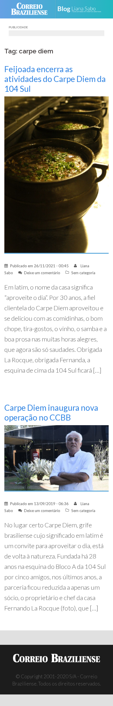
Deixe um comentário (42, 272)
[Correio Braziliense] (32, 9)
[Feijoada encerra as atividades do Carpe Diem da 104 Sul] (56, 174)
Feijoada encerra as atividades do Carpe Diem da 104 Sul (55, 79)
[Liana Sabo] (82, 9)
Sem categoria (83, 272)
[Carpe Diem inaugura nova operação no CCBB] (56, 458)
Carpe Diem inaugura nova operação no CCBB (51, 412)
